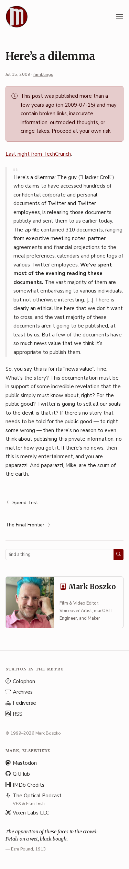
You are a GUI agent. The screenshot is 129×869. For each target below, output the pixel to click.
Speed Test (25, 502)
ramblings (43, 74)
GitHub (21, 774)
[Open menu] (119, 17)
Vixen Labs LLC (31, 812)
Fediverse (24, 703)
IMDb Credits (28, 785)
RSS (17, 714)
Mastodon (25, 763)
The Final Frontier (25, 525)
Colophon (24, 681)
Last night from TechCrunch (38, 154)
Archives (23, 692)
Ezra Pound (22, 849)
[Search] (118, 554)
